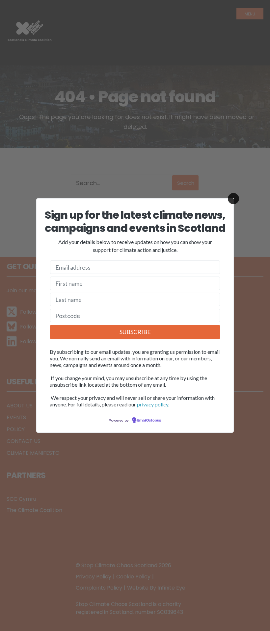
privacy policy (152, 404)
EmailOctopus (149, 420)
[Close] (233, 198)
